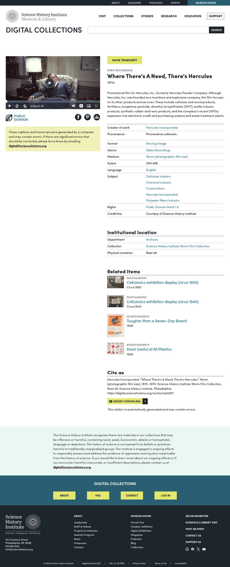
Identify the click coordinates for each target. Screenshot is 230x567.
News (77, 539)
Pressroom (80, 543)
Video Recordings (120, 70)
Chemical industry (158, 182)
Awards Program (84, 534)
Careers (79, 547)
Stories (147, 16)
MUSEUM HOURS (141, 516)
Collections (124, 16)
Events (175, 2)
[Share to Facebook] (78, 117)
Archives (152, 239)
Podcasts (155, 2)
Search (216, 30)
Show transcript (124, 60)
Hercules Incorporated (162, 127)
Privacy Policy (139, 563)
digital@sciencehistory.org (27, 146)
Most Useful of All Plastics (149, 349)
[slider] (53, 101)
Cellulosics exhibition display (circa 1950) (163, 282)
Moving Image (156, 143)
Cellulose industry (158, 176)
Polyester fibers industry (163, 200)
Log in (165, 495)
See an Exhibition (197, 516)
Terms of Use (161, 563)
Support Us (193, 542)
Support (215, 16)
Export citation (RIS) (126, 401)
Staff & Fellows (82, 526)
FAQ (98, 495)
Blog (133, 543)
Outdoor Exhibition (142, 526)
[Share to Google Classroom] (97, 117)
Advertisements (138, 316)
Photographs (136, 278)
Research (169, 16)
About (116, 2)
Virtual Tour (137, 522)
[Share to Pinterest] (87, 117)
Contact (132, 495)
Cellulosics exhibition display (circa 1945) (163, 301)
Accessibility (181, 563)
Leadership (80, 522)
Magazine (134, 2)
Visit (102, 16)
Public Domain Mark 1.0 (162, 207)
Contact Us (193, 535)
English (151, 170)
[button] (145, 401)
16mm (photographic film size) (167, 156)
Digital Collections (44, 29)
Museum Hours (206, 2)
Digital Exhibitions (141, 530)
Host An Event (195, 529)
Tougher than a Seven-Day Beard (157, 320)
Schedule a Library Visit (202, 522)
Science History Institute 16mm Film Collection (178, 246)
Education (193, 16)
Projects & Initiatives (86, 530)
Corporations (155, 188)
